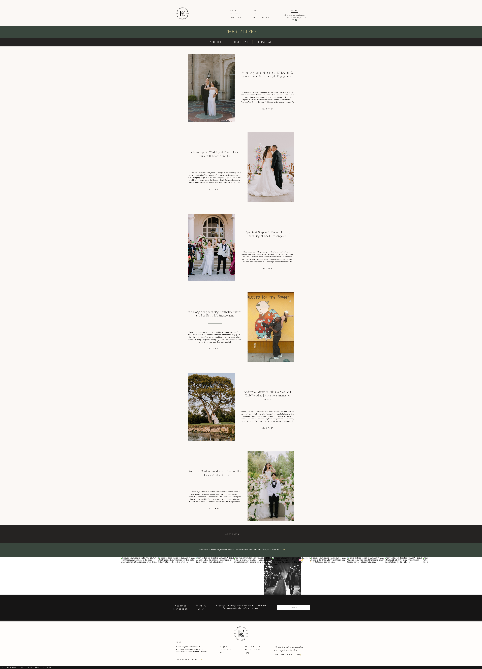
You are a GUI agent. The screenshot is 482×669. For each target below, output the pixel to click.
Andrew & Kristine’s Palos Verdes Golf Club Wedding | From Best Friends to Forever (267, 396)
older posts (232, 534)
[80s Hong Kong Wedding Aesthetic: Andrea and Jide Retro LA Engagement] (271, 327)
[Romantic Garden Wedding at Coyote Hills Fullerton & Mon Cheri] (271, 486)
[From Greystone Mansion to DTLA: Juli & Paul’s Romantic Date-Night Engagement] (211, 88)
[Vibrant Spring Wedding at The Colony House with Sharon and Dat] (271, 167)
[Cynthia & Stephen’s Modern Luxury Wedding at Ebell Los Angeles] (211, 247)
